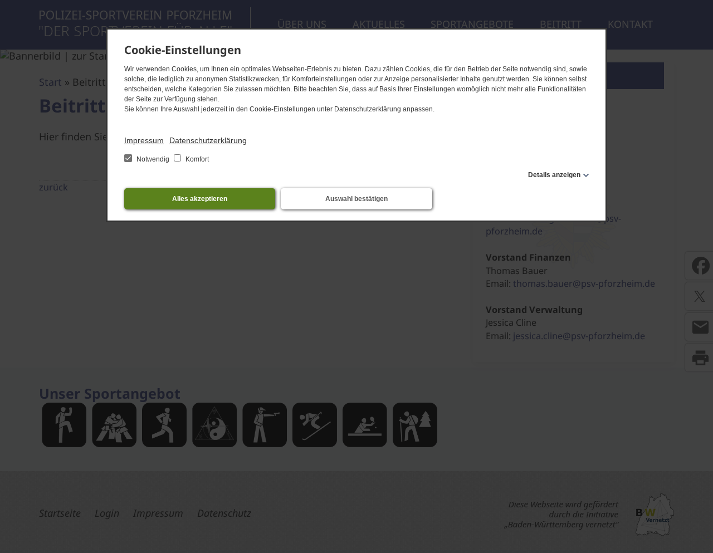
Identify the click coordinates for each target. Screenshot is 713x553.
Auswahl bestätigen (356, 199)
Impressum (144, 140)
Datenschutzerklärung (208, 140)
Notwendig (153, 159)
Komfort (196, 159)
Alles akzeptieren (199, 199)
